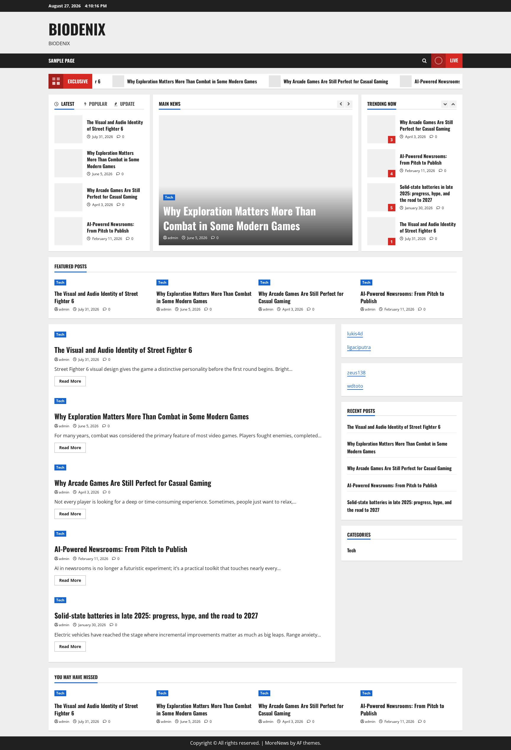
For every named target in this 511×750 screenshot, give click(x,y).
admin (173, 237)
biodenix (77, 29)
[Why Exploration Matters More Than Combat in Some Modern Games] (255, 180)
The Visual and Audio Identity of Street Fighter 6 (68, 129)
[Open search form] (424, 60)
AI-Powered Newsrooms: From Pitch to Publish (445, 81)
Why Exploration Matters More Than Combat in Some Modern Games (177, 81)
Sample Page (61, 60)
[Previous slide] (341, 104)
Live (454, 60)
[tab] (69, 104)
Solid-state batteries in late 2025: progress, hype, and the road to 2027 (381, 197)
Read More (72, 382)
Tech (169, 197)
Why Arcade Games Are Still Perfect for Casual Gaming (321, 81)
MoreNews (277, 743)
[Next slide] (348, 104)
